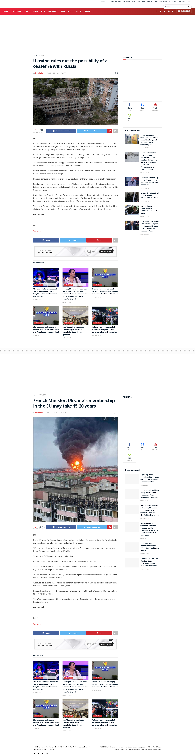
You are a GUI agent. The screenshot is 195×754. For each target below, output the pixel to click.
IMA (56, 747)
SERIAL (35, 11)
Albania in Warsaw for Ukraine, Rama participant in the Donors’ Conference (149, 562)
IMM (66, 747)
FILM (43, 11)
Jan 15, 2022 (145, 500)
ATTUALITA (42, 55)
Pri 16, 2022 (145, 518)
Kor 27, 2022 (38, 300)
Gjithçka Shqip (49, 749)
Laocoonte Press (82, 747)
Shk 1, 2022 (145, 172)
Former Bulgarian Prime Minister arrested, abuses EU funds (148, 210)
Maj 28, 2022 (145, 234)
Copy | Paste (66, 11)
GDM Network (39, 747)
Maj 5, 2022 (145, 569)
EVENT (87, 11)
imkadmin (39, 73)
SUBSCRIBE (185, 11)
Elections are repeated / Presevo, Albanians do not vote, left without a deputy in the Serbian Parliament (149, 510)
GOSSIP (79, 11)
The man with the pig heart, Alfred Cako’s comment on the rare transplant (149, 181)
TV (27, 11)
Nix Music (49, 747)
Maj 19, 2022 (145, 148)
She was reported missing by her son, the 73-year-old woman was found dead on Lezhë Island (105, 292)
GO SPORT (38, 749)
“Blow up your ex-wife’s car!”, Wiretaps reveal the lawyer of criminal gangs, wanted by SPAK (149, 140)
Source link (38, 231)
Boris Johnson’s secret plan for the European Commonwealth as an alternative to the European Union (149, 226)
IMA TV (72, 747)
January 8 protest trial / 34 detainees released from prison (149, 195)
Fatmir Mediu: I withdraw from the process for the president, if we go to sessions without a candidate (149, 529)
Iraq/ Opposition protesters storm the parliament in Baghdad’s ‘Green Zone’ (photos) (74, 331)
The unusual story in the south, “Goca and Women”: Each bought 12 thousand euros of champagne (45, 293)
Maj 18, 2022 (145, 538)
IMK (61, 747)
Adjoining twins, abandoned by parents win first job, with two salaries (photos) (149, 478)
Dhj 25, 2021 (145, 485)
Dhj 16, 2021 (145, 554)
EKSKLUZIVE (52, 11)
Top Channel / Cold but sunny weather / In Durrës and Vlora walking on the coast (149, 494)
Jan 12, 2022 (145, 201)
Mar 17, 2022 (146, 216)
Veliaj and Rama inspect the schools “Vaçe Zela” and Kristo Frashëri (149, 547)
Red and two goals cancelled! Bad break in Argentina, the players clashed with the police (104, 330)
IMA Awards (16, 11)
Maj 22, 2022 (51, 73)
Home (5, 11)
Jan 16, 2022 (145, 188)
